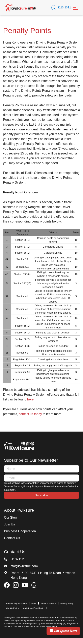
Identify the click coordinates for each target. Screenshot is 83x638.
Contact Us (12, 538)
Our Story (11, 517)
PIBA (33, 603)
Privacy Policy (66, 603)
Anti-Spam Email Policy (34, 608)
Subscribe (41, 495)
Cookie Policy (12, 608)
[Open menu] (75, 8)
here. (30, 399)
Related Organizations (16, 603)
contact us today (30, 414)
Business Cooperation (20, 531)
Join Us (9, 524)
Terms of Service (48, 603)
